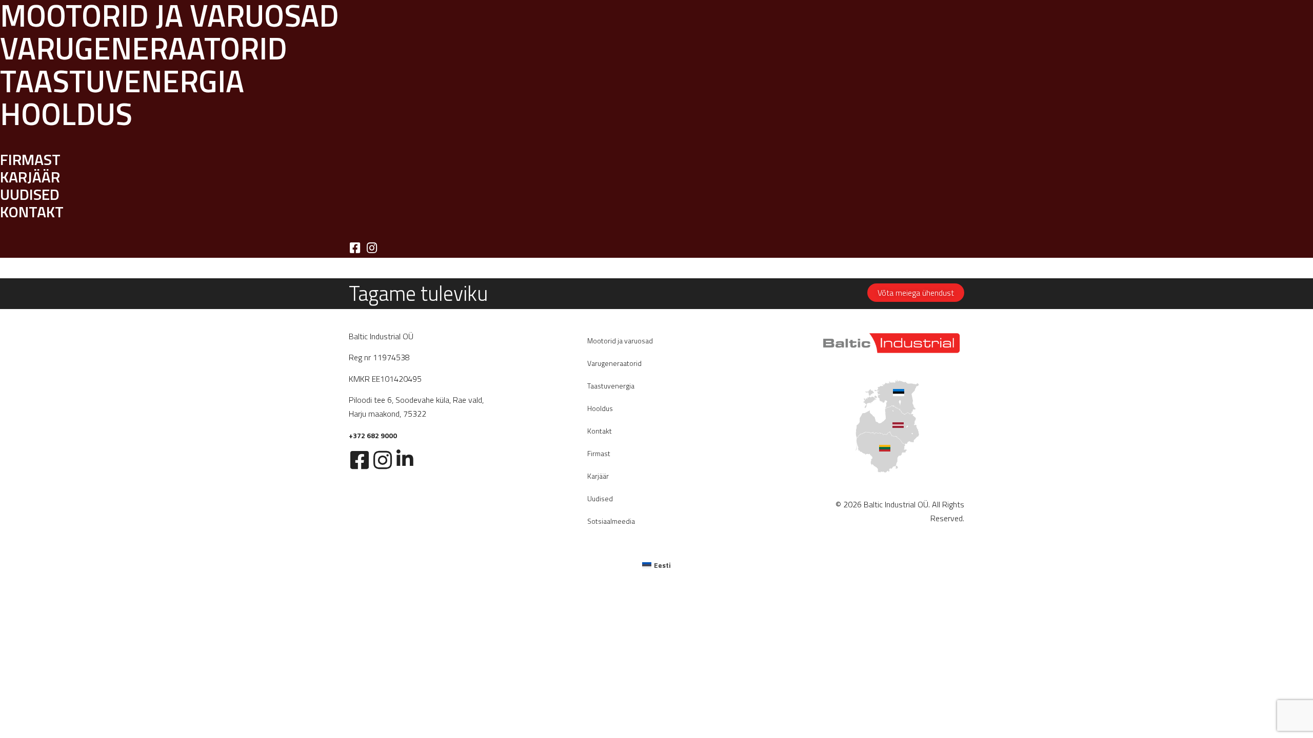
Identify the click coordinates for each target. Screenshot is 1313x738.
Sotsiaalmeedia (611, 521)
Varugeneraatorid (614, 363)
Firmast (598, 453)
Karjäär (598, 475)
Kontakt (599, 430)
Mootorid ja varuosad (620, 340)
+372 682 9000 (373, 435)
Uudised (600, 498)
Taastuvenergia (610, 385)
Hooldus (600, 408)
